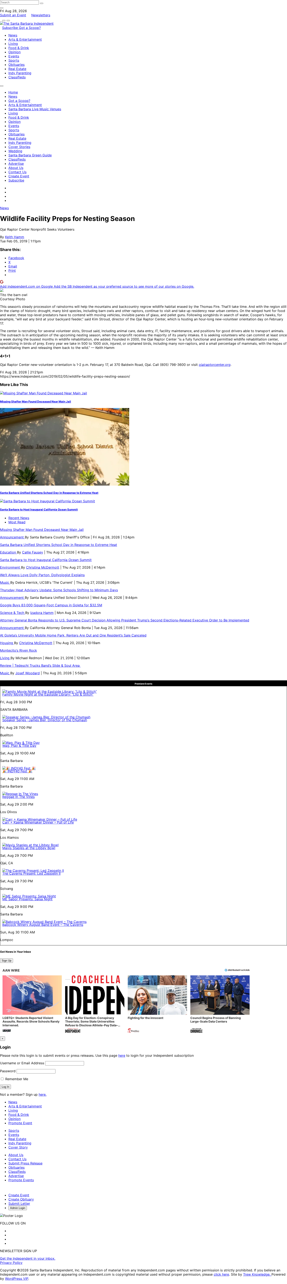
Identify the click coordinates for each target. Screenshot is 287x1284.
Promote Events (21, 1180)
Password (8, 1071)
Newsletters (40, 15)
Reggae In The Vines (18, 797)
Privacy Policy (11, 1263)
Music (5, 582)
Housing (7, 643)
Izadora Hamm (42, 613)
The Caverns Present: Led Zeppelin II (31, 873)
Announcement (12, 537)
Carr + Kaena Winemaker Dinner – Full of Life (38, 822)
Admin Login (17, 1208)
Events (13, 56)
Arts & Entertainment (25, 39)
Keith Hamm (14, 237)
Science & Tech (12, 613)
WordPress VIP (16, 1278)
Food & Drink (18, 48)
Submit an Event (13, 15)
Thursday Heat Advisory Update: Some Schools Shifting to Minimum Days (59, 590)
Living (13, 44)
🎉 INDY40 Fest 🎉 (17, 771)
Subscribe (10, 28)
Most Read (16, 522)
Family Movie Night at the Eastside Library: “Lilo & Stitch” (47, 694)
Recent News (18, 518)
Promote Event (20, 1123)
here (121, 1055)
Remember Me (16, 1079)
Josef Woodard (27, 673)
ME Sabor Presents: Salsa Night (27, 899)
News (12, 35)
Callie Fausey (32, 552)
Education (8, 552)
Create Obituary (21, 1199)
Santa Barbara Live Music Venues (34, 109)
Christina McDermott (42, 567)
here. (42, 1094)
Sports (13, 60)
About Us (15, 168)
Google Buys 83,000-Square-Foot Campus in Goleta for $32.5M (51, 605)
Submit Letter (19, 1203)
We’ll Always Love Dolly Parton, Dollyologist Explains (42, 575)
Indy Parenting (19, 73)
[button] (32, 1004)
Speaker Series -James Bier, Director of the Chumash (44, 720)
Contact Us (17, 172)
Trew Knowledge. (257, 1274)
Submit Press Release (25, 1163)
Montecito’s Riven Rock (18, 650)
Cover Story (18, 1147)
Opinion (14, 52)
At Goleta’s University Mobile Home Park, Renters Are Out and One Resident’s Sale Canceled (73, 635)
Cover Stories (19, 147)
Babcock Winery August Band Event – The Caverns (42, 925)
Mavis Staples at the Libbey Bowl (28, 848)
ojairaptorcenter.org (214, 365)
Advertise (16, 163)
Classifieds (17, 77)
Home (13, 92)
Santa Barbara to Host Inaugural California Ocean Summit (39, 509)
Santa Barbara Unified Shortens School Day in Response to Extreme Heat (49, 492)
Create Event (18, 176)
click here (221, 1274)
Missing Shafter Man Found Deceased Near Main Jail (35, 401)
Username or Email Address (22, 1063)
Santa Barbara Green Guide (30, 155)
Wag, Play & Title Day (19, 745)
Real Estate (17, 69)
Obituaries (16, 64)
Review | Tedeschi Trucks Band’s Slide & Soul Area (40, 665)
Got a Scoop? (30, 28)
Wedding (15, 151)
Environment (10, 567)
